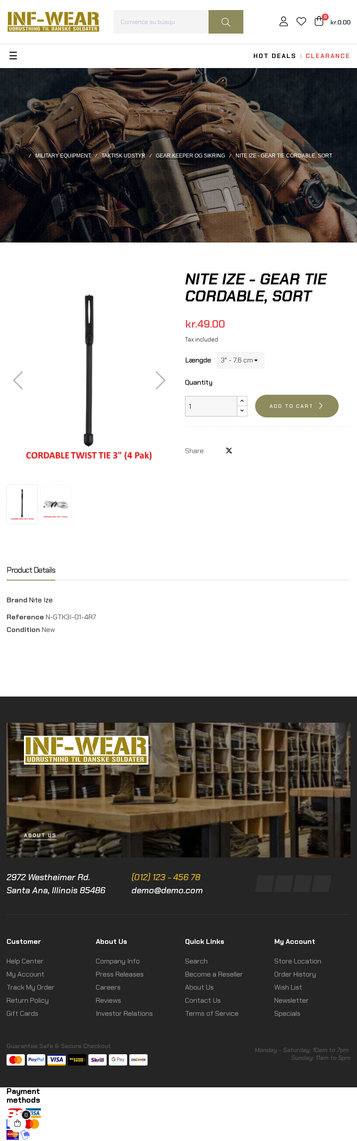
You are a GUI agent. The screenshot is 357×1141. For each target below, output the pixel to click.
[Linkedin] (302, 883)
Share (214, 450)
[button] (40, 835)
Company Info (118, 961)
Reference (25, 617)
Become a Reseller (214, 974)
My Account (25, 974)
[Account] (284, 22)
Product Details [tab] (31, 570)
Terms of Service (212, 1013)
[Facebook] (265, 883)
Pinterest (243, 450)
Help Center (25, 961)
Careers (108, 987)
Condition (23, 629)
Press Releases (120, 974)
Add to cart (291, 406)
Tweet (229, 450)
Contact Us (203, 1000)
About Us (199, 987)
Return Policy (28, 1000)
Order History (295, 974)
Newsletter (291, 1000)
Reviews (108, 1000)
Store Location (297, 961)
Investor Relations (124, 1013)
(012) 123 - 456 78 (165, 877)
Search (196, 961)
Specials (287, 1013)
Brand (17, 600)
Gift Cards (22, 1013)
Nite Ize (41, 600)
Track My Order (30, 987)
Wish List (288, 987)
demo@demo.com (167, 890)
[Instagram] (283, 883)
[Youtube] (321, 883)
